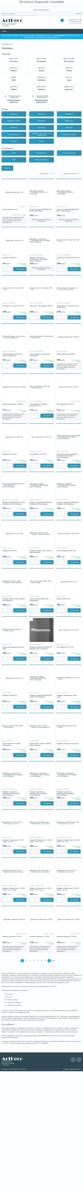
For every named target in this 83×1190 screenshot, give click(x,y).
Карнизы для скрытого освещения (41, 134)
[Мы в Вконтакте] (78, 1059)
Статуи (14, 141)
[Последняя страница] (61, 960)
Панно (41, 141)
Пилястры (69, 121)
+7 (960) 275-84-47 (75, 22)
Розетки (14, 127)
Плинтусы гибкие (69, 134)
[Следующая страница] (57, 960)
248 (53, 961)
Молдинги (69, 114)
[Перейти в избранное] (60, 14)
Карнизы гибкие (13, 121)
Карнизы (13, 114)
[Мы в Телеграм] (73, 1059)
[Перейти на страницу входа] (69, 14)
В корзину (21, 269)
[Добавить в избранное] (4, 181)
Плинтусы (41, 114)
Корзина (79, 13)
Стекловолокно (69, 153)
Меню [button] (4, 31)
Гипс (14, 153)
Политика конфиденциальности (72, 1069)
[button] (15, 1086)
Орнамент (41, 121)
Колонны (69, 127)
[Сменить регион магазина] (65, 14)
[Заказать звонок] (62, 20)
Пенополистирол (41, 160)
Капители (41, 127)
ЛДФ (14, 160)
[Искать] (36, 13)
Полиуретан (41, 153)
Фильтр (7, 168)
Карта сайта (77, 1065)
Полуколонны (13, 134)
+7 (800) (74, 20)
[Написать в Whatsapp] (62, 24)
